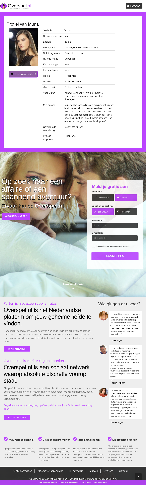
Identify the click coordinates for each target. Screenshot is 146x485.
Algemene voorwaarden (50, 471)
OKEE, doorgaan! (100, 482)
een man (126, 197)
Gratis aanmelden (22, 471)
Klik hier (68, 482)
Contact (123, 471)
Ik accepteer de (113, 246)
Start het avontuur (17, 417)
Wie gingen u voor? (16, 216)
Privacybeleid (76, 471)
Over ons (108, 471)
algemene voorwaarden (120, 246)
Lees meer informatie (73, 284)
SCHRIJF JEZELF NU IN (17, 349)
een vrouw (104, 197)
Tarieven (93, 471)
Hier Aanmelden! (24, 74)
